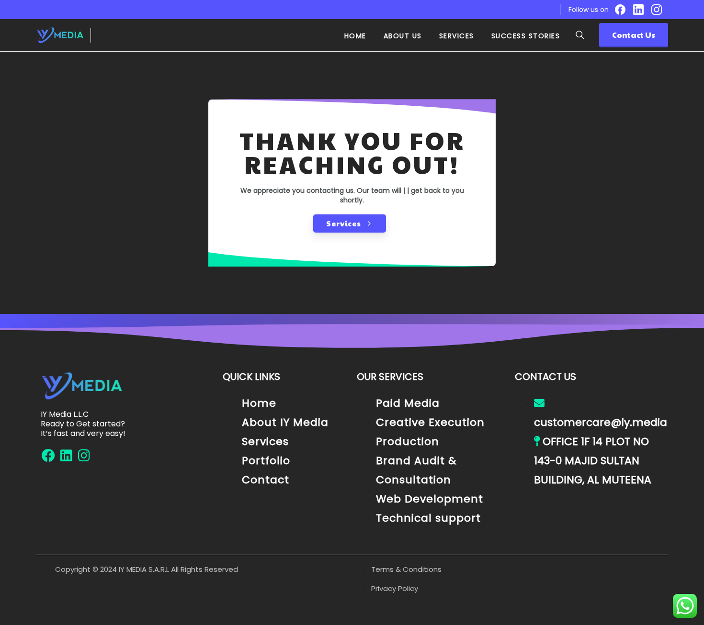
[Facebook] (620, 9)
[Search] (579, 35)
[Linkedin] (66, 455)
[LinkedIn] (638, 9)
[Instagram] (656, 9)
